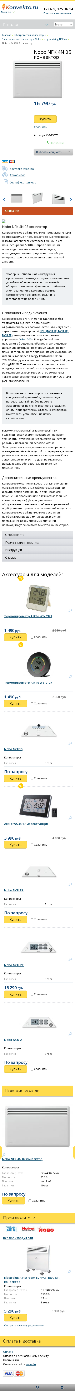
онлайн (31, 1364)
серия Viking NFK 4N (55, 39)
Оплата (8, 1352)
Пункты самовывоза (57, 13)
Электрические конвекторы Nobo (21, 39)
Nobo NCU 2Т (14, 965)
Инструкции (13, 550)
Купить (45, 119)
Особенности (14, 535)
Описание (12, 211)
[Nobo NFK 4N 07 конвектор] (3, 1155)
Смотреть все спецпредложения (24, 1325)
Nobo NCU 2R (14, 1040)
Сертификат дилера (23, 182)
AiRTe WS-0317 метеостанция (26, 824)
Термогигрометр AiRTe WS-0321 (28, 616)
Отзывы (10, 557)
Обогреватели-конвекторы (30, 34)
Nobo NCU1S (13, 749)
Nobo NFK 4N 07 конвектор (22, 1159)
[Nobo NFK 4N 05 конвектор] (16, 198)
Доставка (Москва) (22, 169)
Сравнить (40, 127)
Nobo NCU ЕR (14, 890)
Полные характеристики (22, 542)
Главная (6, 34)
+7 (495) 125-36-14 (58, 9)
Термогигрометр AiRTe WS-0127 (28, 683)
